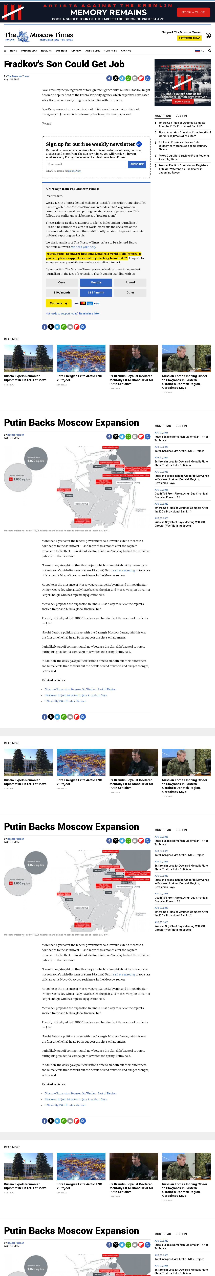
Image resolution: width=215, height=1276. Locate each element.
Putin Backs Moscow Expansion (71, 422)
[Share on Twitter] (116, 78)
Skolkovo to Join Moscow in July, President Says (76, 695)
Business (61, 50)
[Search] (209, 51)
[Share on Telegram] (122, 78)
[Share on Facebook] (109, 78)
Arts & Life (92, 50)
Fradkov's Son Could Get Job (64, 64)
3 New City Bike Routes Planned (65, 701)
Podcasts (110, 50)
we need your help (83, 247)
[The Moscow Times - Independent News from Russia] (38, 35)
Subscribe (137, 164)
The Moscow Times (18, 76)
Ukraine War (29, 50)
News (13, 50)
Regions (46, 50)
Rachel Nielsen (15, 434)
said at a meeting (124, 570)
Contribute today (189, 38)
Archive (126, 50)
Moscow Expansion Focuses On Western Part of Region (81, 689)
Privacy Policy (74, 171)
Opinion (76, 50)
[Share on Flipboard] (141, 78)
